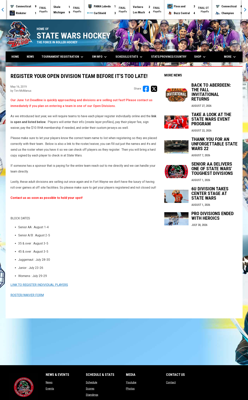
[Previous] (3, 9)
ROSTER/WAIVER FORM (27, 295)
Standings (92, 394)
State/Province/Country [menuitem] (168, 56)
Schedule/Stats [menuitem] (129, 57)
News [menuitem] (30, 56)
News (49, 382)
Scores (90, 388)
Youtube (131, 382)
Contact (171, 382)
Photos (130, 388)
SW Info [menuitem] (100, 57)
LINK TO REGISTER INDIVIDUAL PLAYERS (39, 285)
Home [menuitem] (15, 56)
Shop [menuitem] (200, 57)
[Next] (245, 9)
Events (50, 388)
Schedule (91, 382)
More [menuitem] (230, 57)
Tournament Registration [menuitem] (63, 57)
